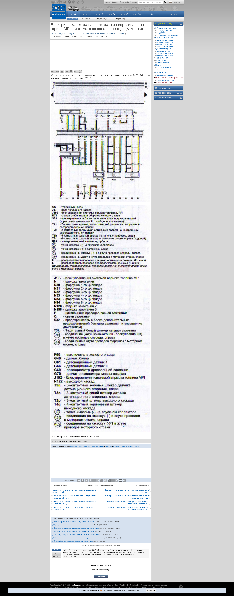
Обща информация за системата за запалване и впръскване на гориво (86, 535)
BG (116, 585)
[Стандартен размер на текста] (62, 71)
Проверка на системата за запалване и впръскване (80, 525)
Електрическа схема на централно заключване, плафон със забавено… (128, 502)
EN (113, 585)
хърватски (108, 446)
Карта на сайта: (105, 585)
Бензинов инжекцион (164, 47)
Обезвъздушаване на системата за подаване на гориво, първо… (87, 538)
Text (56, 553)
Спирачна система (163, 68)
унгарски (137, 446)
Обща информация (165, 28)
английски (78, 446)
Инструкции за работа (165, 31)
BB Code (56, 557)
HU (138, 585)
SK (135, 585)
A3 (99, 14)
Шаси (158, 65)
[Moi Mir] (94, 480)
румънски (116, 446)
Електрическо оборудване (169, 77)
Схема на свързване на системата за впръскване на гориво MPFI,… (74, 497)
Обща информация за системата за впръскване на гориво (80, 541)
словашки (129, 446)
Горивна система (163, 51)
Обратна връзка (92, 585)
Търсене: (134, 2)
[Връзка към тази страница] (76, 71)
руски (72, 446)
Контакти (115, 2)
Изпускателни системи (165, 53)
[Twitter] (86, 480)
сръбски (101, 446)
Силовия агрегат (164, 37)
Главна (107, 2)
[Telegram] (97, 480)
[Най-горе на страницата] (181, 587)
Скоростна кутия (162, 63)
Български (176, 2)
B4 (72, 19)
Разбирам (151, 591)
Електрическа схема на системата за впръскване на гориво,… (127, 491)
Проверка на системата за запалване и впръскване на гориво (82, 531)
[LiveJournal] (109, 480)
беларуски (86, 446)
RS (124, 585)
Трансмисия (161, 58)
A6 (124, 14)
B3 (87, 19)
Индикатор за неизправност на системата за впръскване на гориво (87, 528)
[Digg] (120, 480)
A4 (111, 14)
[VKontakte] (78, 480)
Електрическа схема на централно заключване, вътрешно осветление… (128, 508)
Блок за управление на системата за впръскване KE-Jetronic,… (86, 522)
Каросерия (161, 72)
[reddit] (124, 480)
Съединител (161, 60)
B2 (120, 19)
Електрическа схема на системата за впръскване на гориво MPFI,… (74, 502)
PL (133, 585)
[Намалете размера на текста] (57, 71)
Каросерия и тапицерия (165, 75)
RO (130, 585)
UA (121, 585)
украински (94, 446)
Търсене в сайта (147, 585)
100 (87, 14)
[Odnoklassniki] (90, 480)
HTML (56, 550)
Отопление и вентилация (166, 44)
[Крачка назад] (53, 71)
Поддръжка (160, 33)
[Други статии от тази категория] (71, 71)
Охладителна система (165, 42)
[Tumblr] (113, 480)
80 (74, 14)
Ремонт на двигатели (164, 40)
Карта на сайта (124, 2)
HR (127, 585)
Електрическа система (165, 80)
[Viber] (101, 480)
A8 (137, 14)
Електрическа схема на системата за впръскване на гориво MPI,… (74, 491)
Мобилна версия (78, 585)
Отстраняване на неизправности (169, 35)
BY (118, 585)
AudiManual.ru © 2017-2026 (60, 585)
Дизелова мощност (163, 49)
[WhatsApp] (105, 480)
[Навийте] (180, 24)
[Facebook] (82, 480)
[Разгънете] (180, 88)
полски (123, 446)
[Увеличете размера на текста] (67, 71)
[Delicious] (116, 480)
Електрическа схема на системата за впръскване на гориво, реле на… (127, 497)
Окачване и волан (163, 70)
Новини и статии (161, 585)
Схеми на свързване (164, 82)
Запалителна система (164, 55)
